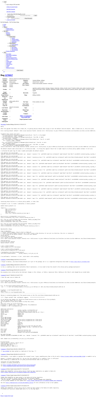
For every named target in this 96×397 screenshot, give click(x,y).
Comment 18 (4, 385)
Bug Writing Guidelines (11, 55)
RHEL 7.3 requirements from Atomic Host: (25, 116)
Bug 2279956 (6, 351)
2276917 (9, 75)
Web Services (9, 64)
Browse (8, 32)
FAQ (7, 60)
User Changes (15, 44)
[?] (4, 71)
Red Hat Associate (10, 9)
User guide (8, 62)
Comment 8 (3, 275)
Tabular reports (15, 39)
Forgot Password (10, 16)
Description (3, 124)
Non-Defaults (15, 49)
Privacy (2, 395)
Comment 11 (3, 349)
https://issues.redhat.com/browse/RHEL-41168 (73, 356)
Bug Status (14, 47)
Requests (8, 33)
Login (5, 1)
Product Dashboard (10, 51)
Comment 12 (4, 354)
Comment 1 (3, 259)
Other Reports (12, 43)
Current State (12, 36)
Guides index (9, 61)
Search (5, 27)
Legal (7, 66)
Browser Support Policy (11, 57)
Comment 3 (3, 270)
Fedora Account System (11, 6)
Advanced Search (10, 29)
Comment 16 (4, 369)
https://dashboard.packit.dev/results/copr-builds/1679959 (19, 365)
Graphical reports (15, 40)
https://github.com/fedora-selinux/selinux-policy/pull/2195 (19, 364)
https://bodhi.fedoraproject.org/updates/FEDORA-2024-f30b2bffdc (18, 372)
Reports (8, 35)
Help (5, 52)
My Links (6, 31)
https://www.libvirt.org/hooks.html (80, 261)
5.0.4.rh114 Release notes (12, 59)
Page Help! (8, 54)
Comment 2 (3, 264)
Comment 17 (4, 375)
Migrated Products (10, 67)
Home (4, 24)
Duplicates (14, 41)
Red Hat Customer (10, 11)
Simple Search (9, 28)
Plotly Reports (12, 46)
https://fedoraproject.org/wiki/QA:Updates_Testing (19, 382)
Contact (8, 65)
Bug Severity (15, 48)
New (4, 25)
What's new (8, 56)
